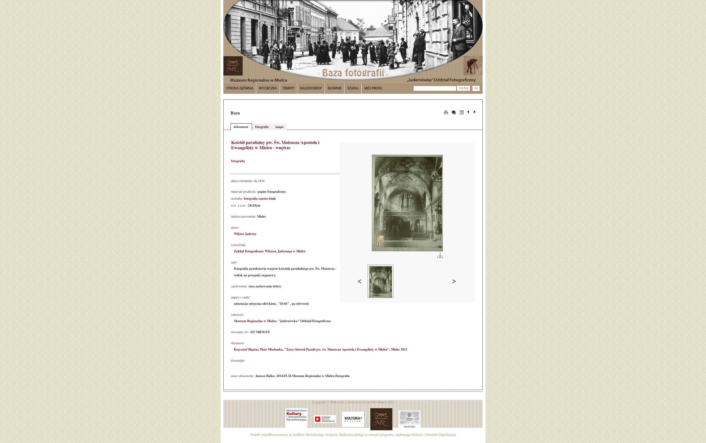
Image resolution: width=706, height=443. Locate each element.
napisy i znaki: (240, 297)
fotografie (262, 126)
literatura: (238, 343)
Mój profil (373, 88)
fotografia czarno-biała (260, 198)
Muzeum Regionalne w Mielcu (255, 321)
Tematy (288, 88)
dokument (241, 126)
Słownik (334, 88)
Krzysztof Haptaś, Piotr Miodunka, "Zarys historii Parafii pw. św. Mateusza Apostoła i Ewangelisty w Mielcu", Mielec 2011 (320, 349)
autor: (235, 227)
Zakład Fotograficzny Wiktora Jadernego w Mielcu (270, 251)
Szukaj (463, 88)
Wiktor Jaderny (245, 233)
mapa (280, 126)
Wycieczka (268, 88)
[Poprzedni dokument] (468, 112)
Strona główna (239, 88)
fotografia (238, 161)
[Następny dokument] (474, 112)
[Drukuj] (446, 112)
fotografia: (238, 360)
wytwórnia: (238, 244)
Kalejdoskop (311, 88)
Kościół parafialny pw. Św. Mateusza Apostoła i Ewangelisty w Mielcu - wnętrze (275, 145)
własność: (237, 314)
